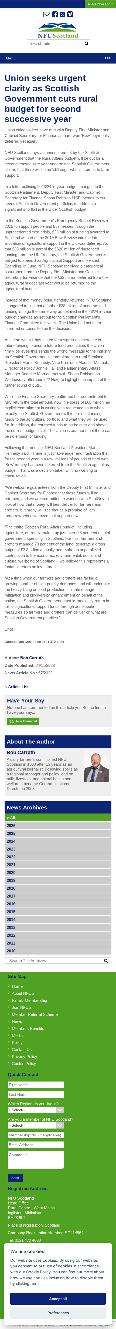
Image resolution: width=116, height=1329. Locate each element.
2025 (11, 833)
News (17, 1021)
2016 (11, 904)
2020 (11, 872)
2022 (11, 857)
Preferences (58, 1313)
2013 (11, 927)
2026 (11, 825)
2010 (11, 951)
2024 (11, 841)
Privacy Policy (24, 1056)
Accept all (58, 1299)
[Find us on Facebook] (55, 14)
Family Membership (29, 1000)
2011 (11, 943)
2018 (11, 888)
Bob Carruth (32, 657)
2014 (11, 919)
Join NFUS (21, 1007)
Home (17, 986)
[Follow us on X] (62, 14)
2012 (11, 935)
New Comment (26, 721)
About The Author (31, 741)
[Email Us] (46, 14)
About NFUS (23, 993)
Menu (11, 58)
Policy (17, 1042)
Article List (18, 686)
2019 (11, 880)
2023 (11, 849)
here (34, 1283)
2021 (11, 864)
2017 (11, 896)
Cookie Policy (24, 1063)
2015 (11, 911)
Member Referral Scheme (35, 1014)
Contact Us (22, 1049)
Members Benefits (28, 1028)
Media (17, 1035)
